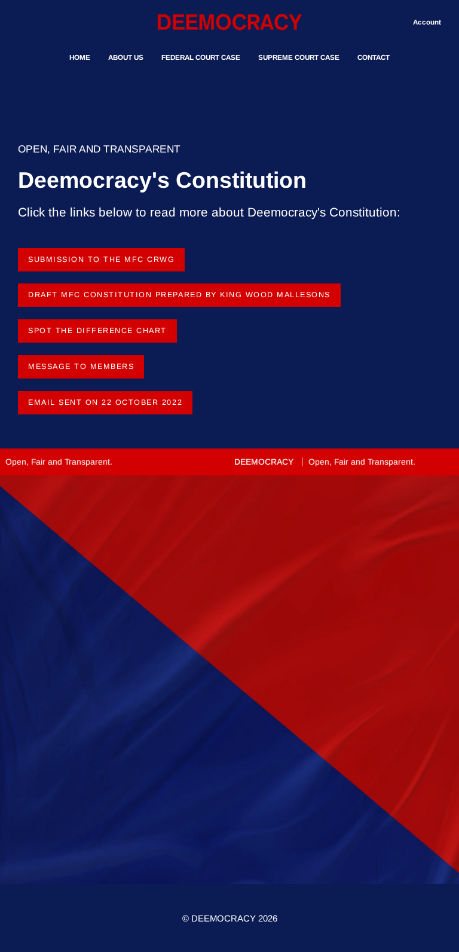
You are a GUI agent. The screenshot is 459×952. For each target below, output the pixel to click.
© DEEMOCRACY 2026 (229, 918)
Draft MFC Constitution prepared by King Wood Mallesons (179, 295)
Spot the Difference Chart (97, 331)
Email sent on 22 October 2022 (105, 402)
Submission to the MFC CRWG (101, 259)
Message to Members (81, 366)
